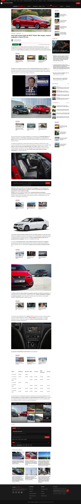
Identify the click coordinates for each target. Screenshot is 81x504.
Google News (20, 445)
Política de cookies (44, 495)
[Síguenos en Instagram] (29, 445)
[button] (47, 403)
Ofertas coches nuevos (32, 493)
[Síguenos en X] (26, 445)
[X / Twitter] (16, 492)
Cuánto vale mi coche (32, 495)
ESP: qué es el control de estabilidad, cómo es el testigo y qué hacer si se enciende (61, 73)
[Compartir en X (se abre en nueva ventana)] (20, 44)
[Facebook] (13, 492)
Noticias (28, 6)
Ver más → (68, 83)
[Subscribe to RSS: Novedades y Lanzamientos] (22, 33)
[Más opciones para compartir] (22, 44)
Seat (13, 424)
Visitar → (49, 442)
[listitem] (19, 413)
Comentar (47, 437)
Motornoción (35, 6)
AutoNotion (68, 6)
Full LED (32, 316)
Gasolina (61, 6)
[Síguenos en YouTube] (31, 445)
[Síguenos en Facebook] (24, 445)
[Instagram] (19, 492)
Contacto (42, 491)
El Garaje (49, 6)
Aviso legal (42, 493)
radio (28, 149)
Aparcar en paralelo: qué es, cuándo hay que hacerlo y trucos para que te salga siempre (60, 79)
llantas (24, 188)
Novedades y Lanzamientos (16, 33)
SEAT (19, 46)
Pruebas (40, 6)
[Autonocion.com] (19, 6)
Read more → (68, 102)
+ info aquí (64, 493)
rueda (40, 188)
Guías (43, 6)
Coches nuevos (54, 6)
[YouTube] (22, 492)
